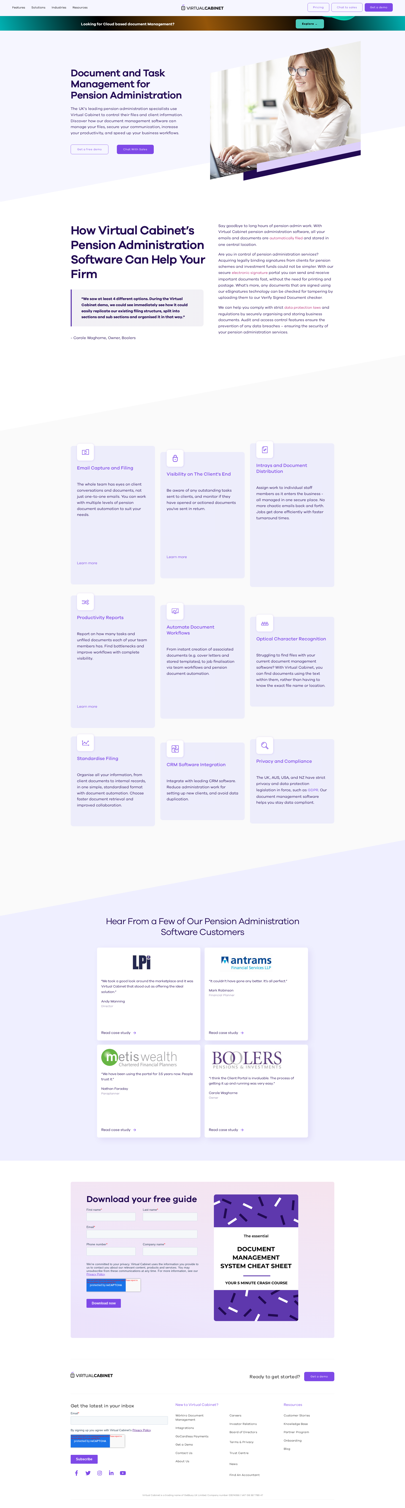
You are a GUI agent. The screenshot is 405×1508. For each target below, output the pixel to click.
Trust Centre (239, 1453)
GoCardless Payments (192, 1436)
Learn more (87, 563)
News (234, 1464)
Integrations (185, 1428)
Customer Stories (297, 1415)
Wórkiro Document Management (190, 1417)
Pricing (318, 7)
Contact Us (184, 1453)
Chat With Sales (135, 149)
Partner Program (296, 1432)
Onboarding (293, 1440)
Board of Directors (243, 1432)
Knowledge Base (296, 1423)
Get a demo (378, 7)
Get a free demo (89, 149)
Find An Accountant (245, 1475)
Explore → (310, 23)
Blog (287, 1448)
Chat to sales (347, 7)
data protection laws (302, 308)
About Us (182, 1461)
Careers (235, 1415)
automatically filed (286, 238)
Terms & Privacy (242, 1442)
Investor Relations (243, 1423)
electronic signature (250, 273)
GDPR (313, 790)
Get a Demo (184, 1444)
